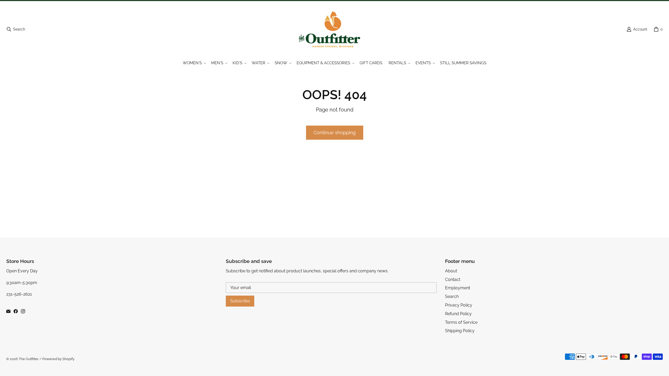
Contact (452, 279)
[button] (194, 63)
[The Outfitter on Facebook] (15, 311)
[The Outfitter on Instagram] (23, 311)
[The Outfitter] (333, 29)
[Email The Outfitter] (8, 311)
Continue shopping (335, 132)
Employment (457, 287)
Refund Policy (458, 313)
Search (452, 296)
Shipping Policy (460, 330)
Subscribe (240, 300)
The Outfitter (29, 359)
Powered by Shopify (58, 359)
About (451, 270)
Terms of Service (461, 322)
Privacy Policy (458, 305)
